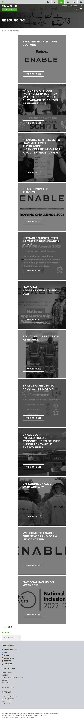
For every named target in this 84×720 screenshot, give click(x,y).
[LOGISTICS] (80, 2)
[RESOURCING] (67, 2)
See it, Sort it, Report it (72, 6)
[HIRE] (54, 2)
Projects (6, 701)
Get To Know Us (9, 696)
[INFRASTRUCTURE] (48, 2)
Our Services (8, 699)
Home (4, 31)
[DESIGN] (61, 2)
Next (10, 627)
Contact (6, 704)
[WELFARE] (74, 2)
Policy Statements (27, 717)
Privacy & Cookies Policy (10, 717)
